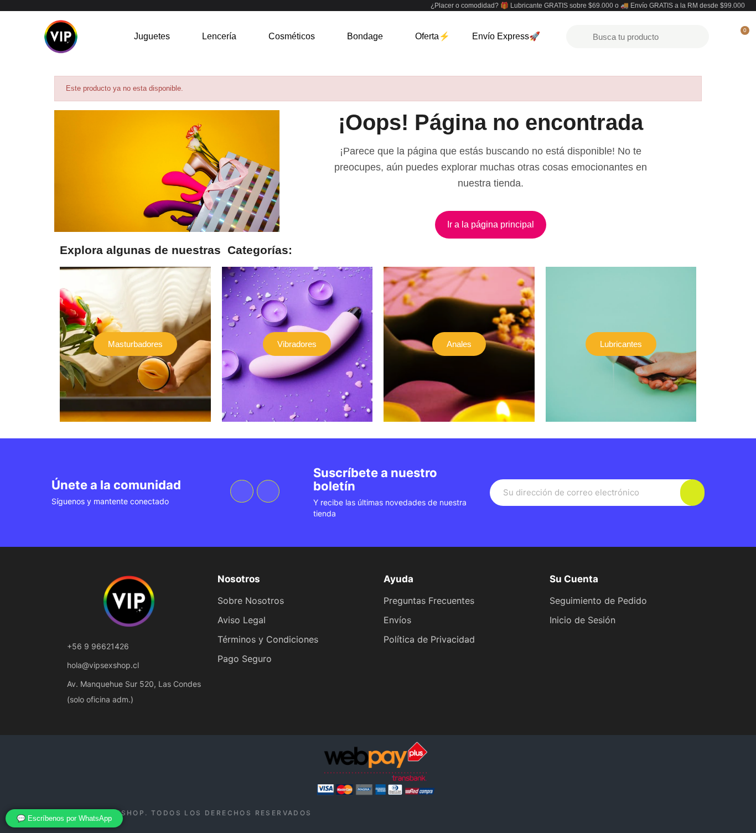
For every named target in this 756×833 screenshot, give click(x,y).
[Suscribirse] (692, 492)
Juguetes (152, 36)
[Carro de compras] (739, 36)
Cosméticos (291, 36)
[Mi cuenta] (721, 36)
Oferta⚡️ (432, 36)
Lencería (219, 36)
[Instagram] (268, 491)
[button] (490, 225)
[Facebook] (241, 491)
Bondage (365, 36)
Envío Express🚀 (506, 36)
